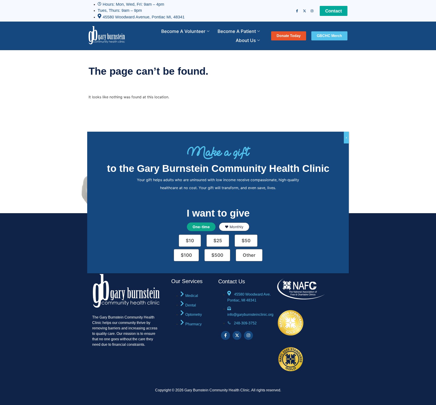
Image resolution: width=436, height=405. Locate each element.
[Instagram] (312, 11)
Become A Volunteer (183, 31)
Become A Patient (237, 31)
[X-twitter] (304, 11)
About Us (246, 40)
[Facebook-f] (297, 11)
